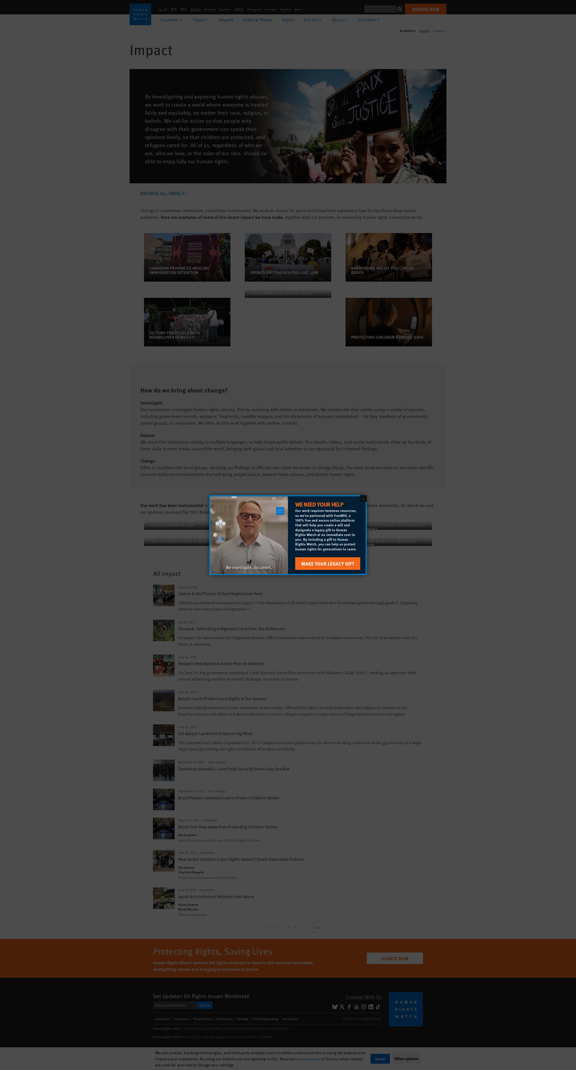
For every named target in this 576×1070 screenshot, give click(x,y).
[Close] (363, 498)
